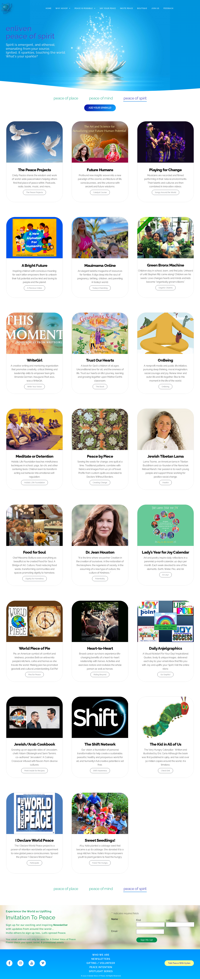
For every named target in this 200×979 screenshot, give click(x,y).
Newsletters (100, 959)
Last (168, 920)
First (138, 920)
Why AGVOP (61, 8)
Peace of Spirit (135, 98)
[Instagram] (20, 963)
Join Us (155, 8)
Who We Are (100, 954)
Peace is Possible (84, 8)
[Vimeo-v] (43, 963)
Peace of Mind (101, 98)
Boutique (142, 8)
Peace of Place (66, 98)
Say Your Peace (108, 8)
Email (115, 931)
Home (48, 8)
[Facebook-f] (9, 963)
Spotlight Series (101, 971)
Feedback (168, 8)
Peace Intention (100, 967)
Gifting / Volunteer (101, 963)
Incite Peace (126, 8)
